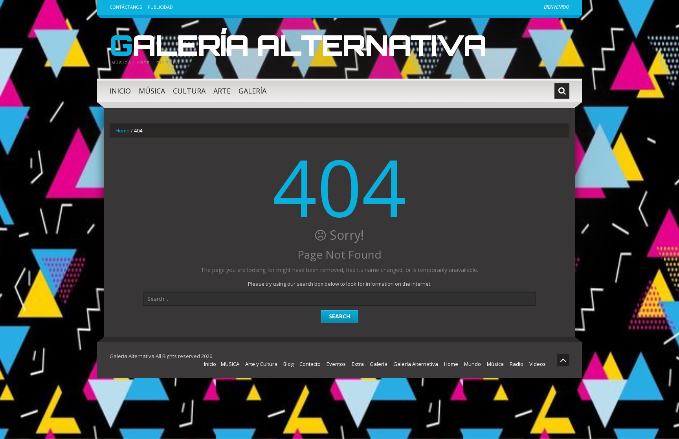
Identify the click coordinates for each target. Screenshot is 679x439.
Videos (537, 363)
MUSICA (230, 363)
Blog (288, 363)
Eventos (336, 363)
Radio (516, 363)
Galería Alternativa (298, 45)
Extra (358, 363)
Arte (222, 91)
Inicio (120, 91)
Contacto (310, 363)
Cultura (189, 91)
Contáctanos (126, 7)
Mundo (472, 363)
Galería (252, 91)
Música (152, 91)
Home (123, 130)
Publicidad (160, 7)
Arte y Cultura (261, 363)
